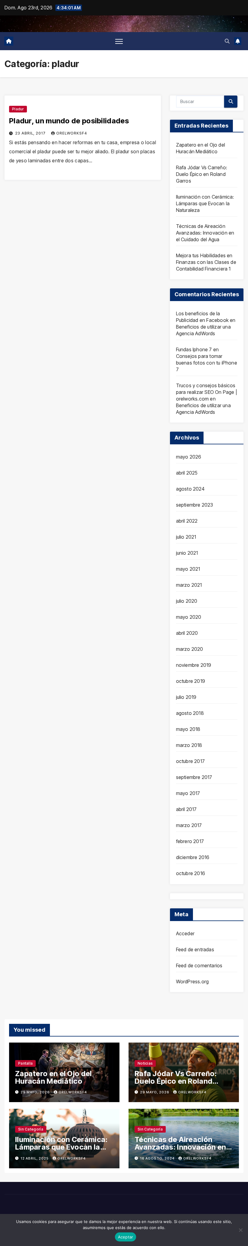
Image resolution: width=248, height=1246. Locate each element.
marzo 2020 (189, 649)
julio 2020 (186, 601)
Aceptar (125, 1237)
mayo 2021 (188, 569)
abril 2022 (187, 521)
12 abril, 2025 (35, 1158)
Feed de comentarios (199, 965)
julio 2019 (186, 697)
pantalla (25, 1063)
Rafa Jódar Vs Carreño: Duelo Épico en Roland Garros (201, 174)
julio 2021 (186, 537)
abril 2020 (187, 633)
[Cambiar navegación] (119, 41)
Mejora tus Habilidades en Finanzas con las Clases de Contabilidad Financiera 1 (206, 262)
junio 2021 (187, 553)
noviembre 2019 (193, 665)
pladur (18, 109)
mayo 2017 (188, 793)
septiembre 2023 (194, 505)
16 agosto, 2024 (157, 1158)
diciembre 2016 (193, 857)
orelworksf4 (71, 133)
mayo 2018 (188, 729)
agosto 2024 (190, 489)
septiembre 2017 (194, 777)
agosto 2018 (190, 713)
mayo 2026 (188, 457)
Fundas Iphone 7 (194, 349)
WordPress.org (192, 981)
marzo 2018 (189, 745)
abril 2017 (186, 809)
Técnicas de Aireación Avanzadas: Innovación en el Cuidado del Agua (205, 232)
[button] (227, 41)
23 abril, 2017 (31, 133)
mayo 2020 (188, 617)
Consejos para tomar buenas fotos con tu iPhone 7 (206, 362)
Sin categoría (30, 1129)
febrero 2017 (190, 841)
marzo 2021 (189, 585)
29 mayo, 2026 (36, 1092)
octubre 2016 (190, 873)
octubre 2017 (190, 761)
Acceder (185, 933)
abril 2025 (187, 473)
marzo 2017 (189, 825)
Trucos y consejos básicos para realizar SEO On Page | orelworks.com (206, 392)
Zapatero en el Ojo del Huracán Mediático (53, 1077)
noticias (145, 1063)
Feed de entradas (195, 949)
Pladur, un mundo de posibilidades (69, 120)
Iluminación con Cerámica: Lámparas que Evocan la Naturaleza (205, 203)
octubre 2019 (190, 681)
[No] (240, 1230)
